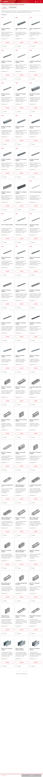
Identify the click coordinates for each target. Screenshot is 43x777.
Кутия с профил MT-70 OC (35, 29)
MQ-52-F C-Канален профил (34, 551)
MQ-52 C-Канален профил (5, 420)
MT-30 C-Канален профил (20, 62)
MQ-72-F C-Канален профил (34, 583)
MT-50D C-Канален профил (6, 290)
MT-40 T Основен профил (20, 258)
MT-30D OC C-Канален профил (35, 323)
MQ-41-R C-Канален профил (35, 649)
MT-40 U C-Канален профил (6, 323)
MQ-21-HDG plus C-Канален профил (20, 485)
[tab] (4, 7)
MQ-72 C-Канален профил (34, 420)
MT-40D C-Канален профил (6, 160)
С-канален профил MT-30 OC (35, 62)
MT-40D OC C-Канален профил (21, 160)
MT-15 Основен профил (7, 224)
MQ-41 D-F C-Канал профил (6, 551)
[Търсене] (40, 1)
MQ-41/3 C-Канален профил (20, 387)
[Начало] (5, 1)
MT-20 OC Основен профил (6, 258)
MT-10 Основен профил (35, 192)
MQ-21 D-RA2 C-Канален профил (20, 649)
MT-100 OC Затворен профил (35, 94)
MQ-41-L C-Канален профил (34, 356)
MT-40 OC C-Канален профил (6, 62)
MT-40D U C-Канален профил (21, 323)
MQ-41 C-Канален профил (20, 356)
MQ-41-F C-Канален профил (20, 518)
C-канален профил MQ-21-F (7, 485)
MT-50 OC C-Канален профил (21, 94)
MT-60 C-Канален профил (20, 127)
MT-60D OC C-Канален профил (21, 192)
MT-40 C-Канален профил (5, 29)
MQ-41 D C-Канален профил (6, 387)
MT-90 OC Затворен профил (6, 127)
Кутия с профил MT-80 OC (21, 29)
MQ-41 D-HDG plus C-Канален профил (21, 551)
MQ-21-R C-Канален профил (20, 616)
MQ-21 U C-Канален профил (6, 453)
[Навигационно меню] (2, 1)
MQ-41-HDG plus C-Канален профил (34, 518)
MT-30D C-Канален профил (34, 160)
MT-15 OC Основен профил (34, 225)
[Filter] (4, 775)
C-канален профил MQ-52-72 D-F (21, 583)
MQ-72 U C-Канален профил (20, 453)
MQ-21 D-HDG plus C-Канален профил (6, 518)
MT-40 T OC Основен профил (35, 258)
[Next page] (26, 671)
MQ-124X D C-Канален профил (35, 453)
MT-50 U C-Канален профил (20, 290)
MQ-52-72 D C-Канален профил (21, 420)
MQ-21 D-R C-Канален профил (6, 649)
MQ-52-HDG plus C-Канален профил (6, 583)
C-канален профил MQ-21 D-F (35, 485)
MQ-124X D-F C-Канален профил (5, 616)
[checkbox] (7, 46)
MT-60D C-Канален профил (6, 192)
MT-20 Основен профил (21, 224)
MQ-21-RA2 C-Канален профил (35, 616)
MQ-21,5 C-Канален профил (6, 356)
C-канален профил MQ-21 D (35, 387)
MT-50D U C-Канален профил (35, 290)
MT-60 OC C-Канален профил (35, 127)
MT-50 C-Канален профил (5, 94)
